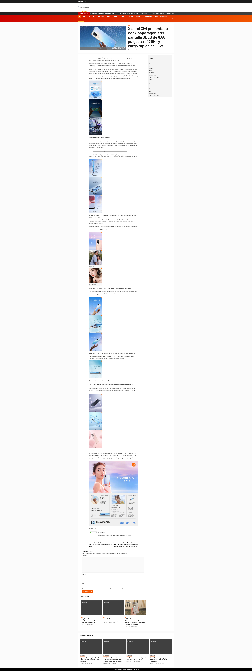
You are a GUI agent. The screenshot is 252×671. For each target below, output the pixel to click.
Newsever (130, 669)
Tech (129, 24)
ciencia (122, 16)
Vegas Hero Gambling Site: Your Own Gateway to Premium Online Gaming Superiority (90, 659)
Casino (81, 20)
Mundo (108, 16)
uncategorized (82, 655)
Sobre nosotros (152, 90)
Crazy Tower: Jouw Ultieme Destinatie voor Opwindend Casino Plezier (154, 13)
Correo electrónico (86, 579)
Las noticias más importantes (96, 16)
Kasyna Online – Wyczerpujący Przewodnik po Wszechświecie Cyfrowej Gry (118, 13)
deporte (138, 16)
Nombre (84, 574)
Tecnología (130, 16)
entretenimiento (147, 16)
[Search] (172, 18)
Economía (115, 16)
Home (84, 16)
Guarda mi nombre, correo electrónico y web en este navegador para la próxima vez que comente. (106, 588)
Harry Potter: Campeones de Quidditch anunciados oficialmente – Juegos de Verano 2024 (91, 621)
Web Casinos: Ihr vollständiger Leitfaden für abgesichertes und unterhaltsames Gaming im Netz (112, 659)
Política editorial (152, 93)
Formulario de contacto (161, 16)
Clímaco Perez (132, 49)
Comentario (85, 555)
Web (83, 583)
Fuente (90, 528)
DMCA (150, 91)
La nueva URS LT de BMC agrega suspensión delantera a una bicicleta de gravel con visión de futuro (100, 543)
